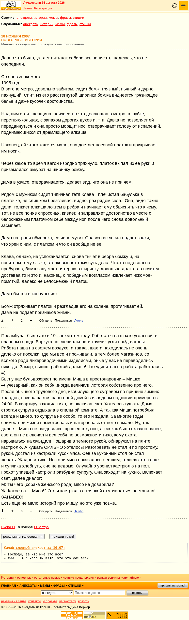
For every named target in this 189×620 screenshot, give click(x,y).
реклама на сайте (13, 601)
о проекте (50, 601)
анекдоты (24, 17)
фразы (65, 17)
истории (40, 17)
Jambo (78, 511)
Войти (27, 8)
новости (83, 601)
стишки (78, 17)
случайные (130, 577)
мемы (53, 17)
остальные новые (47, 577)
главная (8, 585)
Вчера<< (8, 527)
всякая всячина (108, 577)
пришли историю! (172, 585)
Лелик (78, 320)
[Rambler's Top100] (72, 615)
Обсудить (45, 320)
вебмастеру (67, 601)
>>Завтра (41, 527)
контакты (34, 601)
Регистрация (43, 8)
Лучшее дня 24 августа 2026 (44, 2)
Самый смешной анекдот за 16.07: (34, 548)
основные (24, 577)
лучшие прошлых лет (78, 577)
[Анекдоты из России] (11, 5)
